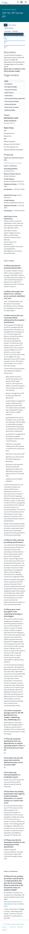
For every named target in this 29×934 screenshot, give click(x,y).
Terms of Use (13, 927)
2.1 (4, 43)
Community (12, 25)
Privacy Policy (20, 927)
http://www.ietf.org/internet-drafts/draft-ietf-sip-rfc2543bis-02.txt (14, 904)
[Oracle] (2, 924)
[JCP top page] (6, 2)
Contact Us (4, 927)
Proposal (15, 31)
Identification (7, 163)
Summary (8, 31)
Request (13, 163)
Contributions (19, 163)
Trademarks (4, 929)
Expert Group (9, 28)
